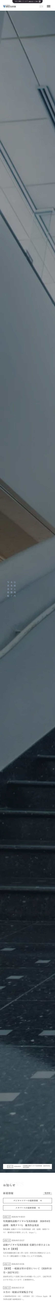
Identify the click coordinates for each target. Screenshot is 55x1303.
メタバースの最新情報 (25, 1207)
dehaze (49, 6)
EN (41, 6)
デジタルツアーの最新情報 (25, 1200)
